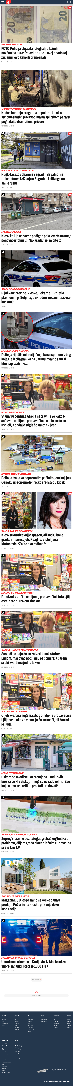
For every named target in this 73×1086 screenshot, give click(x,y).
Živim (3, 1064)
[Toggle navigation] (2, 2)
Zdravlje (30, 1023)
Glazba (55, 1025)
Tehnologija (30, 1019)
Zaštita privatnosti (19, 1048)
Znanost (30, 1021)
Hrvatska (4, 1019)
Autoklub (4, 1052)
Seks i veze (30, 1025)
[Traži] (70, 2)
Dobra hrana (4, 1056)
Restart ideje (44, 1021)
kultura (56, 1015)
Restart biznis (44, 1019)
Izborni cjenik (18, 1050)
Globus (3, 1050)
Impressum (17, 1044)
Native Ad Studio (6, 1072)
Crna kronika (5, 1023)
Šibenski (4, 1068)
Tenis (16, 1025)
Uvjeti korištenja (18, 1046)
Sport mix (17, 1029)
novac (43, 1015)
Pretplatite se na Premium (60, 1069)
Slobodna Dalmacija (6, 1046)
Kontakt (17, 1056)
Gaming (29, 1031)
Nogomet (17, 1021)
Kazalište (56, 1027)
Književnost (56, 1023)
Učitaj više (35, 980)
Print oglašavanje (19, 1054)
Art (54, 1019)
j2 (28, 1015)
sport (17, 1015)
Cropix (3, 1070)
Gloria (3, 1058)
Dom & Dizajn (5, 1054)
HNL (16, 1019)
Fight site (17, 1027)
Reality (68, 1027)
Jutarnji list (4, 1044)
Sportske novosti (5, 1048)
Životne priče (31, 1029)
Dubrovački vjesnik (6, 1062)
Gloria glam (4, 1060)
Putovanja (30, 1027)
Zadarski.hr (4, 1066)
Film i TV (56, 1021)
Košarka (17, 1023)
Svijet (3, 1021)
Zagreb (3, 1025)
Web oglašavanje (19, 1052)
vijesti (4, 1015)
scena (69, 1015)
